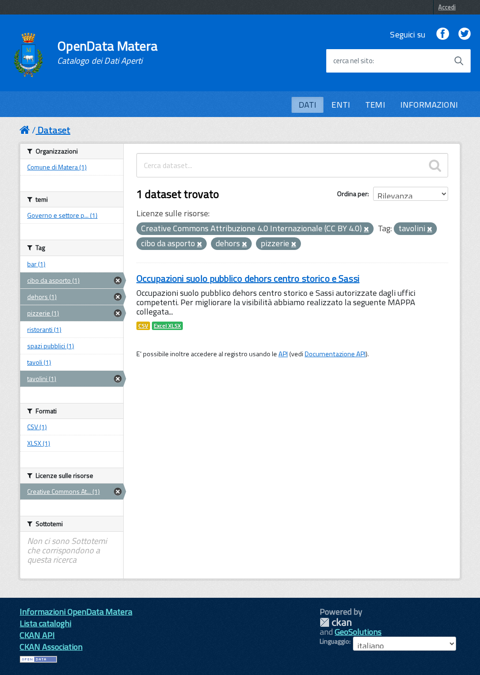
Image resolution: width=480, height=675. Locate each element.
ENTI (340, 104)
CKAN (336, 622)
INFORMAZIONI (429, 104)
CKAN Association (51, 646)
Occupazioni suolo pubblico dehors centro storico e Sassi (248, 278)
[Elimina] (366, 229)
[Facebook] (442, 34)
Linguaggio (334, 641)
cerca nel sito (353, 61)
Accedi (447, 7)
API (283, 354)
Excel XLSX (167, 326)
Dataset (54, 130)
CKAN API (37, 635)
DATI (308, 104)
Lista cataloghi (45, 623)
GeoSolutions (358, 631)
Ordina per (352, 193)
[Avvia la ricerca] (459, 61)
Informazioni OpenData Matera (76, 611)
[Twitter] (464, 34)
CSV (143, 326)
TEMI (375, 104)
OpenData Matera (107, 52)
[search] (435, 165)
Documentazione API (335, 354)
